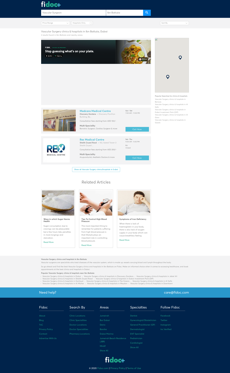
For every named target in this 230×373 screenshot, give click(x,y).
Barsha (103, 329)
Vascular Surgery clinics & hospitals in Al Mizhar (63, 284)
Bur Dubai (105, 320)
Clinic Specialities (78, 320)
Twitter (164, 320)
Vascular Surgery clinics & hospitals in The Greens (107, 281)
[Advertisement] (96, 84)
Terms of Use (134, 368)
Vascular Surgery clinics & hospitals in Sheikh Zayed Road (67, 279)
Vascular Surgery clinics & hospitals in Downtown (151, 284)
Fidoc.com (102, 368)
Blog (41, 320)
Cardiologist (136, 343)
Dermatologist (137, 329)
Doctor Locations (78, 325)
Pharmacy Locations (79, 334)
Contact (43, 334)
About (42, 316)
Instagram (166, 325)
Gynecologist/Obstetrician (143, 320)
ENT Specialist (137, 334)
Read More (49, 242)
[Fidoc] (51, 4)
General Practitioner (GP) (142, 325)
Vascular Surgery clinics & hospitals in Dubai (61, 276)
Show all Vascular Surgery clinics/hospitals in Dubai (96, 169)
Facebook (165, 316)
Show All (104, 351)
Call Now (137, 129)
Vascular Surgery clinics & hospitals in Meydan (107, 284)
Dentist (133, 316)
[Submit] (147, 13)
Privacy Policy (46, 329)
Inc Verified (166, 329)
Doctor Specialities (78, 329)
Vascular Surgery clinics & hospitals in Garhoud (62, 281)
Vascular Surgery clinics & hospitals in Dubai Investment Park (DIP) (124, 279)
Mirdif (103, 346)
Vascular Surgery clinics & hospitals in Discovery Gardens (108, 276)
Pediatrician (136, 338)
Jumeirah (104, 316)
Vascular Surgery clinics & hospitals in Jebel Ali (156, 276)
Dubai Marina (106, 334)
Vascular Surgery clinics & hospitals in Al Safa (152, 281)
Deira (102, 325)
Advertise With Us (48, 338)
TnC (41, 325)
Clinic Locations (77, 316)
